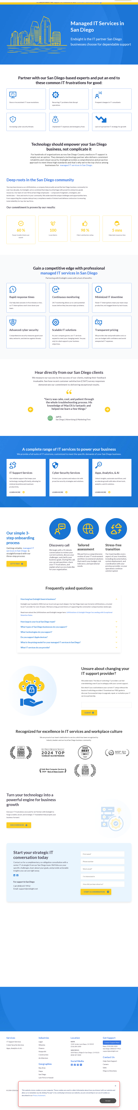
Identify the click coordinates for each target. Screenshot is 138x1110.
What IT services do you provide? (35, 647)
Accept (107, 1101)
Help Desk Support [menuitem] (110, 1061)
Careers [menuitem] (106, 1064)
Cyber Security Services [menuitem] (15, 1045)
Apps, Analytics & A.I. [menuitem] (14, 1048)
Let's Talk (15, 564)
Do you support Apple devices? (34, 637)
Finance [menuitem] (41, 1048)
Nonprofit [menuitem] (42, 1051)
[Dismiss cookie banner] (115, 1086)
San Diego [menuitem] (42, 1074)
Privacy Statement (39, 1095)
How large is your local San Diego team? (38, 622)
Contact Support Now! (112, 1042)
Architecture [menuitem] (43, 1058)
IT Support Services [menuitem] (13, 1042)
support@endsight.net (110, 1051)
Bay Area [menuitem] (42, 1068)
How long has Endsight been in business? (38, 599)
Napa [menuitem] (41, 1071)
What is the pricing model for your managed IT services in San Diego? (51, 642)
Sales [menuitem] (105, 1068)
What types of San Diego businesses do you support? (44, 627)
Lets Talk (67, 1016)
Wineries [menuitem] (42, 1045)
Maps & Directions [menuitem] (110, 1071)
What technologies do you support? (36, 632)
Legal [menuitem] (41, 1042)
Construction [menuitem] (43, 1055)
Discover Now (17, 825)
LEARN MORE (14, 492)
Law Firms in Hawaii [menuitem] (46, 1078)
